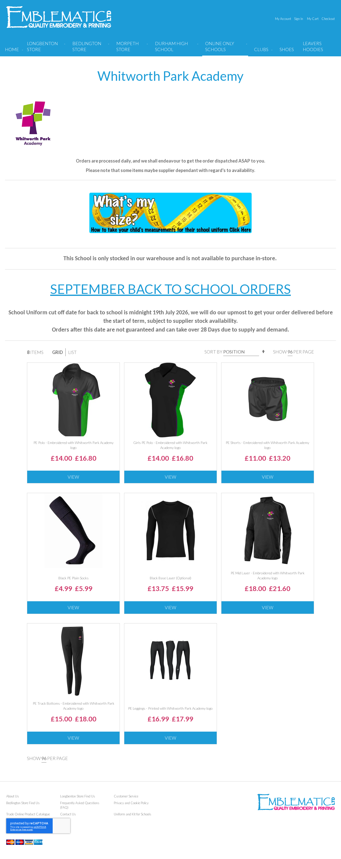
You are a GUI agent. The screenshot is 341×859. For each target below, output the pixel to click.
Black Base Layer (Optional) (170, 578)
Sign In (298, 19)
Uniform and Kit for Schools (132, 814)
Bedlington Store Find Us (23, 803)
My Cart (313, 19)
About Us (12, 796)
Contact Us (68, 814)
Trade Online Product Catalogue (28, 814)
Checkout (328, 19)
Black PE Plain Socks (73, 578)
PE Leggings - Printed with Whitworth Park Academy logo (170, 708)
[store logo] (58, 17)
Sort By (213, 351)
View (73, 477)
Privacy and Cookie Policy (131, 803)
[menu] (170, 48)
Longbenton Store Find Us (77, 796)
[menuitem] (45, 48)
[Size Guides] (170, 228)
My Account (283, 19)
